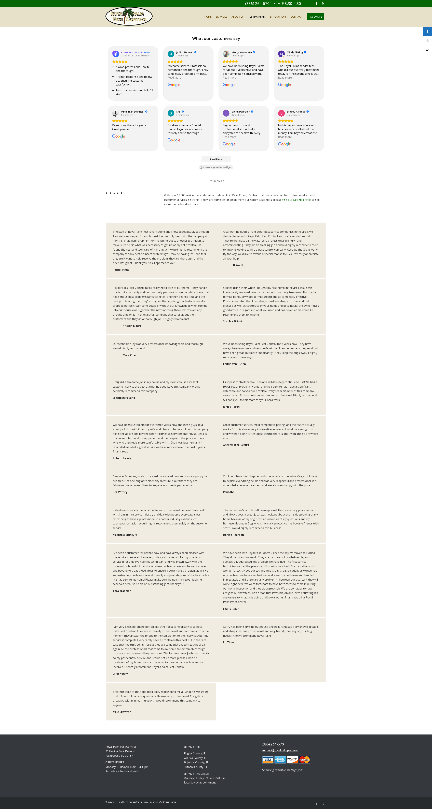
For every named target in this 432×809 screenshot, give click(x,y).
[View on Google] (171, 54)
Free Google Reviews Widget (217, 167)
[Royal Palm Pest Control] (129, 17)
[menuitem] (208, 17)
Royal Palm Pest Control (129, 802)
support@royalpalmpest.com (280, 750)
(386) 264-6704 (258, 3)
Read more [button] (174, 77)
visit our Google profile (296, 200)
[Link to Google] (309, 3)
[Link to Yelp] (323, 3)
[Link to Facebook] (316, 3)
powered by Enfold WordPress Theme (158, 802)
